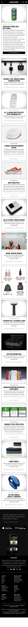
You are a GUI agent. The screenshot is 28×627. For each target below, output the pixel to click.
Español (16, 587)
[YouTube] (11, 569)
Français (16, 588)
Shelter (5, 24)
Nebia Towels (14, 461)
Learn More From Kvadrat (17, 87)
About (3, 595)
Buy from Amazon (14, 158)
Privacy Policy (17, 597)
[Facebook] (14, 569)
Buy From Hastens (17, 362)
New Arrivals (17, 577)
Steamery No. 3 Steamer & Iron (14, 321)
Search (21, 2)
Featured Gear (14, 143)
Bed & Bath (10, 24)
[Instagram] (16, 569)
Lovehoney (16, 492)
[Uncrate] (14, 2)
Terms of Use (17, 595)
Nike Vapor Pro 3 (14, 183)
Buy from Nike (14, 195)
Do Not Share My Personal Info (18, 600)
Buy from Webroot (14, 437)
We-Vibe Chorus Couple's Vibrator (14, 496)
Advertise (4, 597)
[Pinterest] (19, 569)
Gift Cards (16, 582)
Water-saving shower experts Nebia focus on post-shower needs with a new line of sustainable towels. (14, 465)
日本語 (15, 590)
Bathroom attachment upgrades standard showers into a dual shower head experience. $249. (14, 256)
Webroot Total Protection (14, 424)
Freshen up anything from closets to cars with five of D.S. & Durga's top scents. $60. (14, 116)
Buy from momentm (14, 400)
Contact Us (4, 588)
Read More (6, 87)
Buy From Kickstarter (17, 261)
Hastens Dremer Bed (14, 354)
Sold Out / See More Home (17, 120)
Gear (3, 577)
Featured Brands (18, 579)
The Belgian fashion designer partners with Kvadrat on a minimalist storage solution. (14, 83)
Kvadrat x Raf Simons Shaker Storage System (13, 80)
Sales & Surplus (18, 580)
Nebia (16, 459)
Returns (4, 589)
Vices (3, 582)
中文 (15, 592)
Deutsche (16, 589)
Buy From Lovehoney (17, 504)
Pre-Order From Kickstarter (18, 469)
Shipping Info (5, 590)
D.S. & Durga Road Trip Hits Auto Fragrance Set (14, 113)
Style (3, 578)
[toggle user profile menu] (24, 2)
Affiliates (4, 598)
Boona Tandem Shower (14, 253)
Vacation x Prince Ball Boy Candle (11, 27)
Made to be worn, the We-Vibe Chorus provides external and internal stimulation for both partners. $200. (14, 500)
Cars (3, 579)
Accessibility (17, 598)
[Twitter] (8, 569)
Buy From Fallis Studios (18, 228)
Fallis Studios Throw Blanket (14, 220)
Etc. (3, 583)
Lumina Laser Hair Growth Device (14, 147)
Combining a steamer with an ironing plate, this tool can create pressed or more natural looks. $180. (14, 324)
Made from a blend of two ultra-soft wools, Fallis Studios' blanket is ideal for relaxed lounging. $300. (14, 223)
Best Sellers (17, 578)
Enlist (3, 599)
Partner (12, 459)
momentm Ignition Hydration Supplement (14, 388)
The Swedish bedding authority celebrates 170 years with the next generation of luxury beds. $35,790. (14, 357)
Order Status (5, 587)
